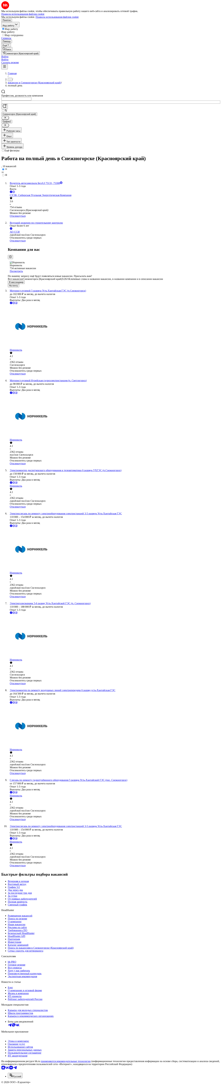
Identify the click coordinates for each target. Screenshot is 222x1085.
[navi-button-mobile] (4, 66)
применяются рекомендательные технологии (66, 1061)
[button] (4, 56)
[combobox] (16, 99)
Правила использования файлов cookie (57, 17)
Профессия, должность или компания (22, 95)
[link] (6, 49)
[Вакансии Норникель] (114, 327)
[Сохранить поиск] (4, 106)
